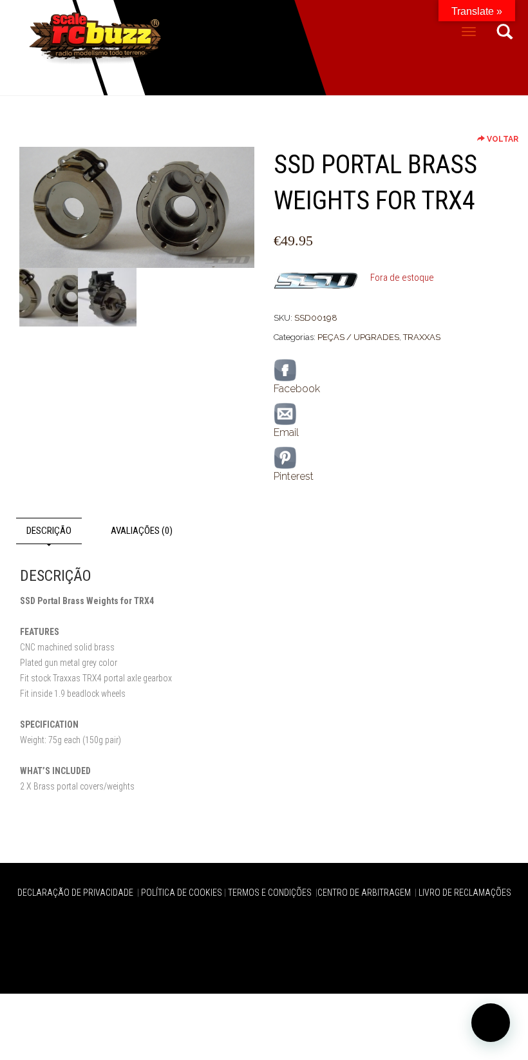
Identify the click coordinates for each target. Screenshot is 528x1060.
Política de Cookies (181, 892)
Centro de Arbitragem (365, 892)
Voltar (501, 139)
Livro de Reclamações (465, 892)
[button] (490, 1022)
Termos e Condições (271, 892)
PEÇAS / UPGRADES (358, 337)
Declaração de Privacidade (76, 892)
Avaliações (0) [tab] (142, 530)
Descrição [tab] (48, 530)
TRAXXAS (421, 337)
